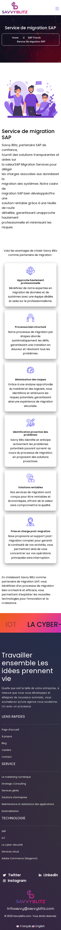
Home (16, 37)
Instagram (16, 880)
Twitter (14, 875)
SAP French (35, 37)
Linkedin (50, 875)
